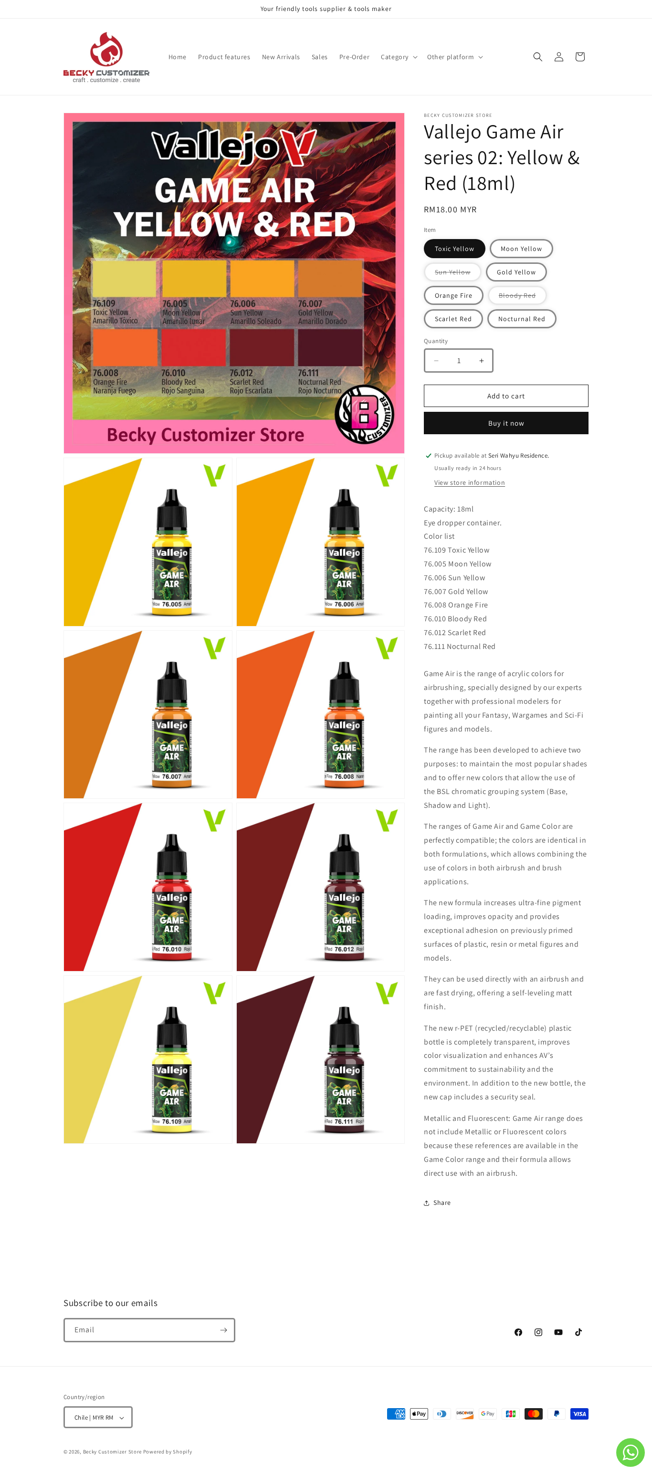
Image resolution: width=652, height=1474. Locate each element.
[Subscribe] (223, 1330)
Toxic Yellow (454, 248)
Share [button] (442, 1202)
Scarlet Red (453, 318)
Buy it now (506, 423)
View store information (469, 482)
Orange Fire (454, 295)
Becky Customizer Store (112, 1452)
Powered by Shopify (167, 1452)
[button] (398, 57)
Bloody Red (523, 298)
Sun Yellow (458, 274)
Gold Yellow (516, 272)
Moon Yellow (521, 248)
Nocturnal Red (522, 318)
